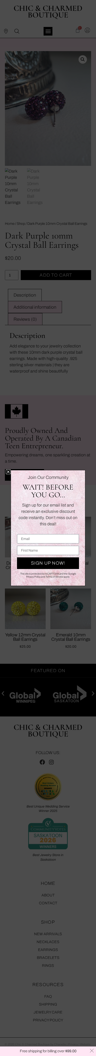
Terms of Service (54, 576)
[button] (8, 472)
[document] (48, 528)
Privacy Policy (33, 576)
